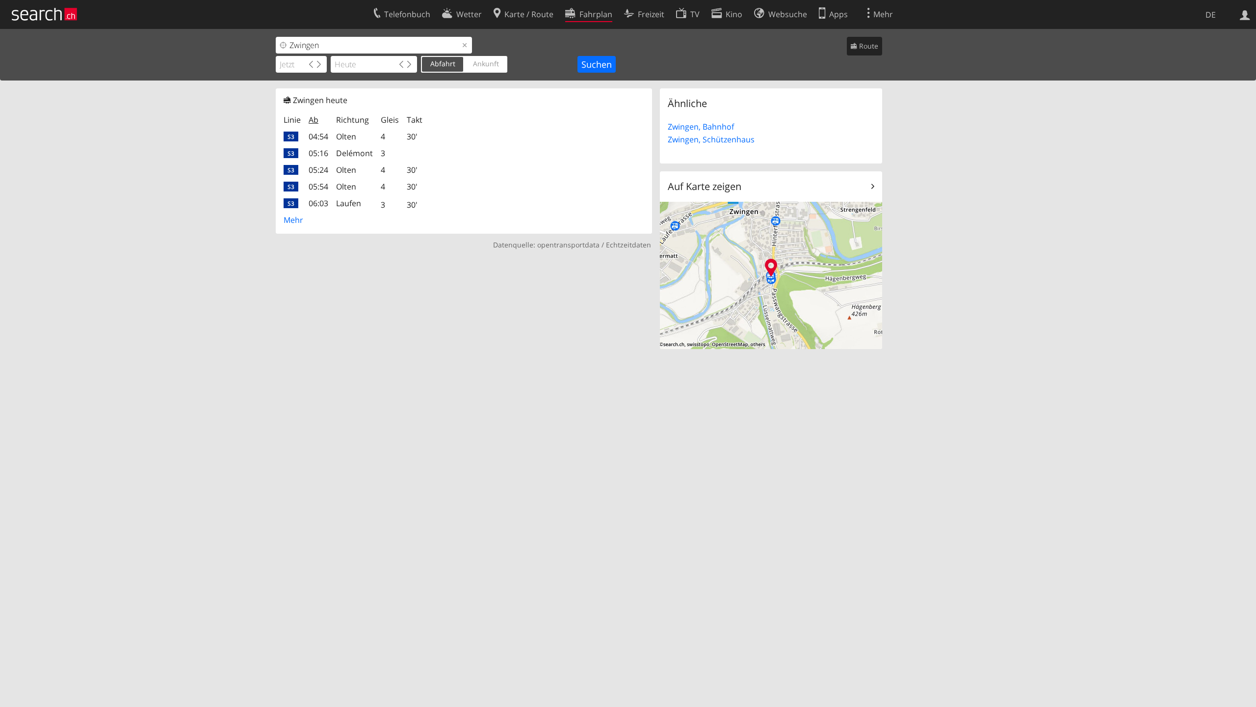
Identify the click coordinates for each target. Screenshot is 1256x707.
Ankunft (486, 63)
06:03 (318, 203)
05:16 (318, 153)
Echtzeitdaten (628, 244)
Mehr (293, 220)
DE (1210, 14)
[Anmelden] (1245, 14)
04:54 (318, 136)
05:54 (318, 186)
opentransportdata (568, 244)
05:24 (318, 169)
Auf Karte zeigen (704, 186)
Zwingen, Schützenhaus (711, 139)
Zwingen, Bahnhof (701, 126)
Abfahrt (442, 63)
